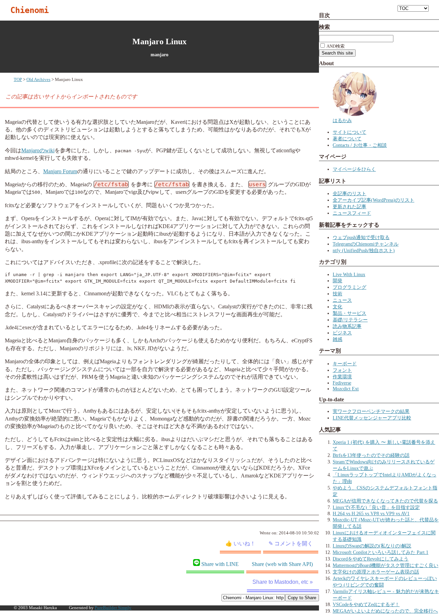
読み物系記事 (347, 326)
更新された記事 (349, 206)
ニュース (342, 300)
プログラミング (349, 287)
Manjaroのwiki (38, 150)
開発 (337, 280)
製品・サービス (349, 313)
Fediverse (342, 383)
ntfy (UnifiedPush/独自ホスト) (364, 250)
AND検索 (335, 46)
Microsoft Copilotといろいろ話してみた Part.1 (380, 552)
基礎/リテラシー (350, 319)
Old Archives (38, 79)
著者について (347, 138)
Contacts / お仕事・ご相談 (360, 145)
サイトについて (349, 132)
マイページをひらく (354, 169)
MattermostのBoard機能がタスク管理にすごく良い (385, 565)
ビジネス (342, 332)
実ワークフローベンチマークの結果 (371, 411)
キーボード (345, 363)
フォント (342, 370)
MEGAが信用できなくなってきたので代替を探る (385, 501)
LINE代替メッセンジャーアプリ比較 (372, 418)
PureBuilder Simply (113, 607)
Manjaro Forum (60, 171)
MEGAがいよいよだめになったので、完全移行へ (385, 611)
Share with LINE (220, 564)
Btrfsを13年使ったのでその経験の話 (371, 455)
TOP (18, 79)
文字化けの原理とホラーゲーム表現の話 (376, 572)
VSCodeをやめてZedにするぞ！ (366, 604)
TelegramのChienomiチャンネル (366, 244)
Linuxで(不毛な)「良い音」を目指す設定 (376, 507)
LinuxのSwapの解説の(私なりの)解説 (372, 545)
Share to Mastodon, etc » (282, 582)
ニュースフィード (352, 213)
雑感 (337, 339)
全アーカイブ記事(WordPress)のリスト (373, 200)
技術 (337, 293)
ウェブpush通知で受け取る (361, 237)
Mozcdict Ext (346, 388)
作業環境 (342, 376)
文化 (337, 306)
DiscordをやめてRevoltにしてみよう (370, 558)
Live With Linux (349, 274)
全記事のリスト (349, 193)
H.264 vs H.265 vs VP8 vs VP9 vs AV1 (371, 513)
